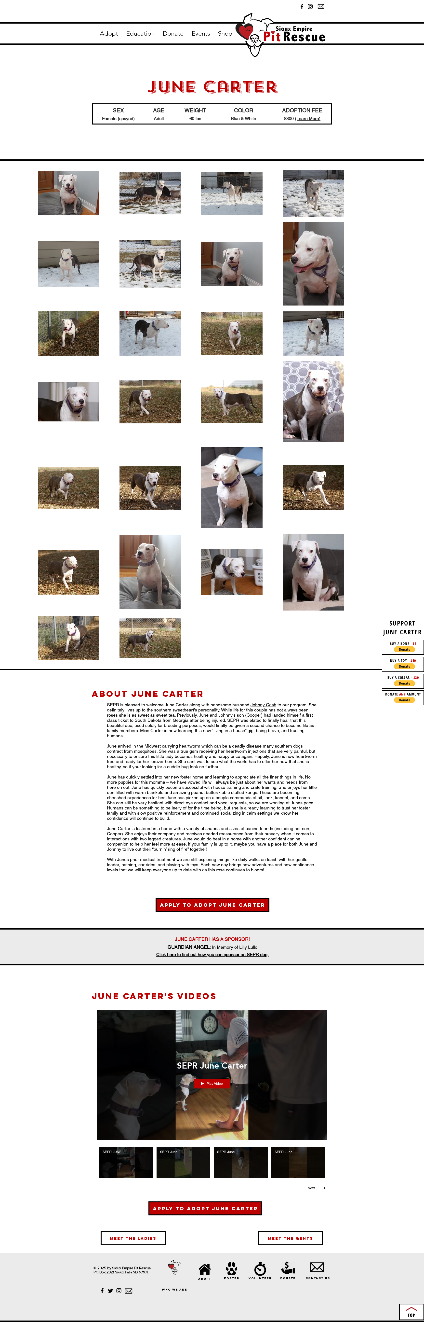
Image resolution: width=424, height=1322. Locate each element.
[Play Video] (126, 1163)
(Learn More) (307, 118)
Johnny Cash (263, 704)
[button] (109, 33)
